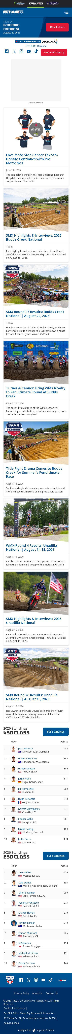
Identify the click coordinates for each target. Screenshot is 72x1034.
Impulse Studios (45, 1030)
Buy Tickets (57, 27)
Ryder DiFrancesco (28, 902)
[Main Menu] (66, 12)
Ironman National (11, 27)
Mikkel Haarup (25, 829)
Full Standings (56, 731)
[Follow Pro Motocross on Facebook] (6, 52)
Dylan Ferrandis (26, 798)
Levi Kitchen (24, 872)
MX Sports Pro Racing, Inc (33, 1000)
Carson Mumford (27, 933)
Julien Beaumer (26, 892)
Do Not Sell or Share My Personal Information (29, 1013)
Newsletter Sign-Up (54, 52)
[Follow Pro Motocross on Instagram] (21, 52)
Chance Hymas (26, 912)
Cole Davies (24, 882)
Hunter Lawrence (27, 758)
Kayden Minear (26, 922)
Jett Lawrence (25, 748)
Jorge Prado (24, 778)
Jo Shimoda (24, 943)
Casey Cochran (26, 963)
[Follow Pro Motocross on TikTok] (36, 52)
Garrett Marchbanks (29, 808)
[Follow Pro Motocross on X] (14, 52)
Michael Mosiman (28, 953)
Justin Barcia (24, 839)
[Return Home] (13, 12)
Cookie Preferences (14, 1008)
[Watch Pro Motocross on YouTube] (28, 52)
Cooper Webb (25, 819)
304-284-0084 (11, 1023)
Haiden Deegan (26, 768)
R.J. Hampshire (26, 788)
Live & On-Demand (36, 43)
